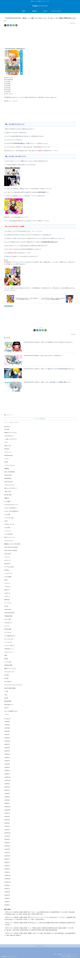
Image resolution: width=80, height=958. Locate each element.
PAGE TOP (40, 945)
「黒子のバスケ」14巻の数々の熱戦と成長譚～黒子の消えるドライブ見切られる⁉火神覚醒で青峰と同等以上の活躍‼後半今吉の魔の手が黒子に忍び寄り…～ (39, 923)
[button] (16, 25)
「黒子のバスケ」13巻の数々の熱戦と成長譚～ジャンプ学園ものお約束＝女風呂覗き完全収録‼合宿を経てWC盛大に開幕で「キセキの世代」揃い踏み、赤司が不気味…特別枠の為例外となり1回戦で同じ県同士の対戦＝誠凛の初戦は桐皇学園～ (38, 929)
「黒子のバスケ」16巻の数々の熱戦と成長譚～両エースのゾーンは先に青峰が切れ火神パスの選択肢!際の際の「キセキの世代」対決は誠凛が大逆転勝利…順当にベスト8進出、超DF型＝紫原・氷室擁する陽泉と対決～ (39, 913)
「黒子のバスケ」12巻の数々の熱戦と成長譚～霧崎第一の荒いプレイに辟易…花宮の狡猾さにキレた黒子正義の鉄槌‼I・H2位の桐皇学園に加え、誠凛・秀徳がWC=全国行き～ (40, 934)
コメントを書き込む (40, 418)
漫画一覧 (60, 954)
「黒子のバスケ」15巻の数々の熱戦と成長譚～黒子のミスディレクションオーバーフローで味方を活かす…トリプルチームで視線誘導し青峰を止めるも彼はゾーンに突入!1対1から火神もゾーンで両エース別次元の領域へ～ (39, 918)
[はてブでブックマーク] (11, 25)
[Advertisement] (40, 37)
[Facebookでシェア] (8, 25)
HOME (55, 954)
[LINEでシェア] (13, 25)
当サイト (65, 954)
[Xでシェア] (5, 25)
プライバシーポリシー (73, 954)
